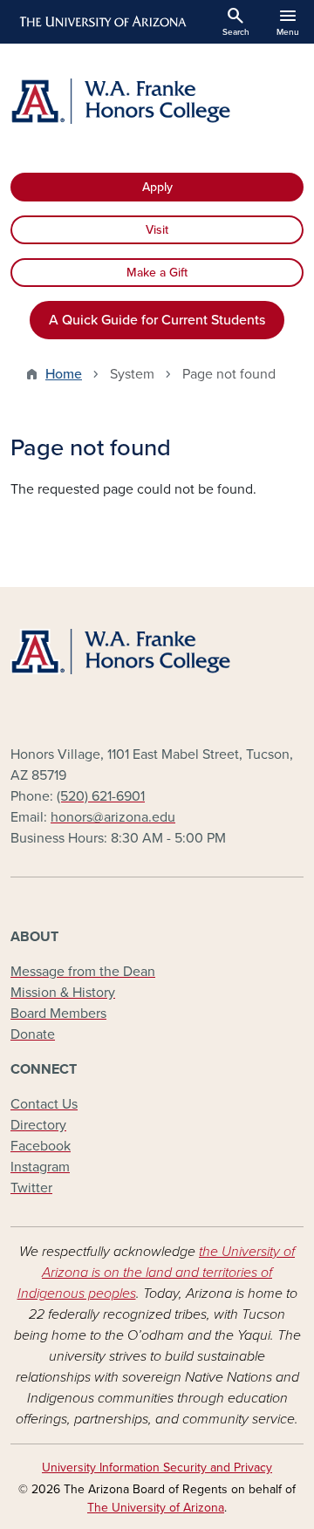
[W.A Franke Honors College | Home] (157, 101)
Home (63, 374)
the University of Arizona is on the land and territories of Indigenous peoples (156, 1272)
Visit (157, 229)
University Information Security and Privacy (157, 1467)
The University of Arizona (155, 1507)
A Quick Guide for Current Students (157, 320)
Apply (157, 187)
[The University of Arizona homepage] (101, 22)
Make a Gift (157, 272)
